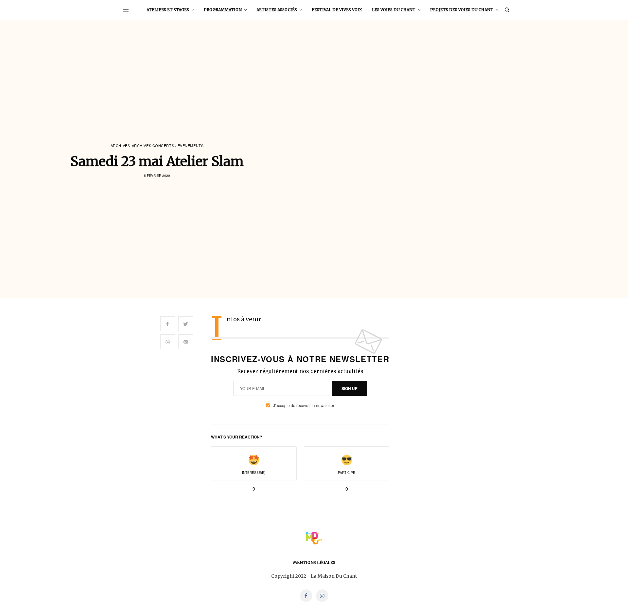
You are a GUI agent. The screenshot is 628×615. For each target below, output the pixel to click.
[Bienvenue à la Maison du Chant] (314, 538)
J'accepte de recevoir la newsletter (303, 405)
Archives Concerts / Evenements (168, 145)
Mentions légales (314, 562)
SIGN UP (349, 388)
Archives (120, 145)
